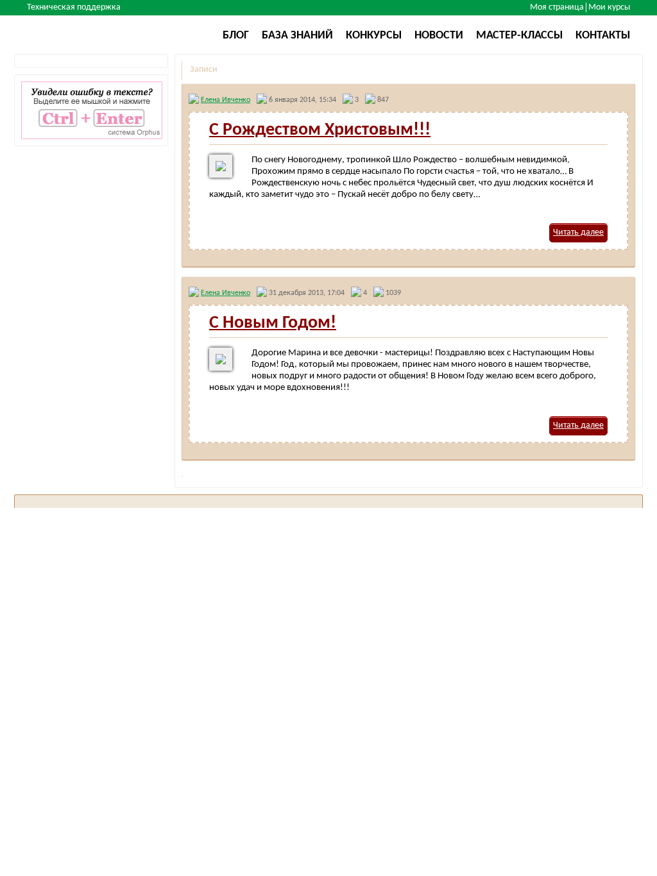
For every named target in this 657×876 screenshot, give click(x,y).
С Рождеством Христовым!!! (320, 130)
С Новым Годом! (272, 323)
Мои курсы (609, 7)
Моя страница (557, 7)
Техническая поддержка (74, 7)
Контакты (603, 35)
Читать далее (578, 232)
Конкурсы (374, 35)
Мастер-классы (519, 35)
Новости (438, 35)
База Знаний (297, 35)
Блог (236, 35)
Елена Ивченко (225, 100)
